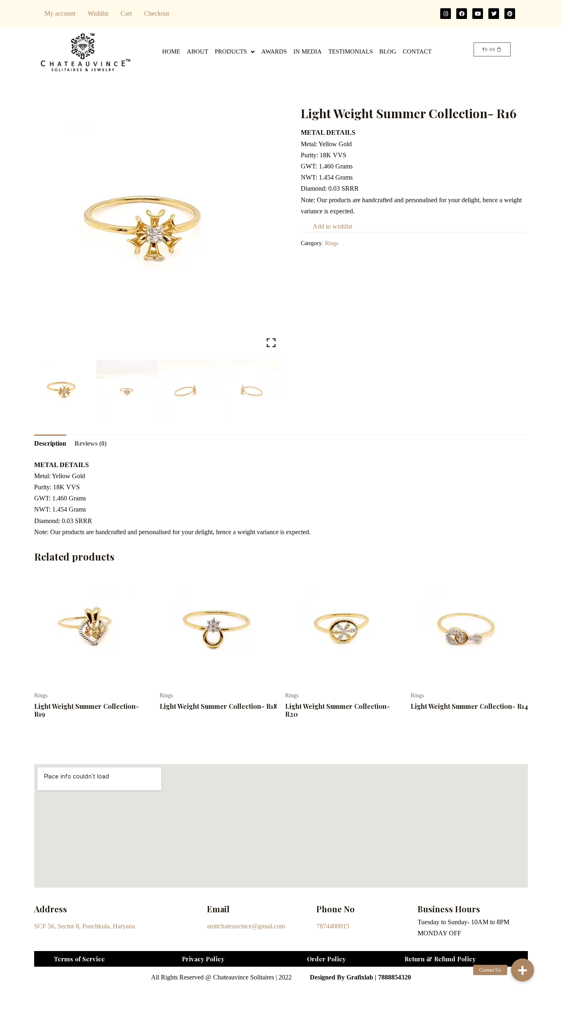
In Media (307, 51)
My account (59, 13)
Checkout (156, 13)
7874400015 (332, 926)
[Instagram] (445, 13)
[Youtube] (477, 13)
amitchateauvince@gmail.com (246, 926)
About (197, 51)
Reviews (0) (90, 443)
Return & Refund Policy (440, 959)
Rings (331, 243)
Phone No (335, 908)
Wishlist (98, 13)
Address (50, 908)
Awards (274, 51)
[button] (522, 970)
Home (171, 51)
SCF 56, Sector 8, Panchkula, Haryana (84, 926)
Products (231, 51)
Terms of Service (79, 959)
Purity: (310, 155)
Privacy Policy (203, 959)
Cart (126, 13)
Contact (417, 51)
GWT (308, 166)
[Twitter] (493, 13)
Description (50, 443)
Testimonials (350, 51)
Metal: (309, 143)
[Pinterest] (509, 13)
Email (218, 908)
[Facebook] (461, 13)
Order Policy (326, 959)
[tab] (50, 443)
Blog (387, 51)
